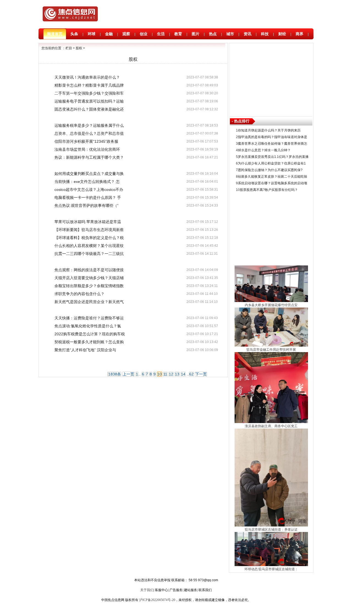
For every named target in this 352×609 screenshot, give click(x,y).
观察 (126, 34)
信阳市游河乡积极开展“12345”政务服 (86, 141)
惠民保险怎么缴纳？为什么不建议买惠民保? (270, 170)
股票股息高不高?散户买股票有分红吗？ (269, 190)
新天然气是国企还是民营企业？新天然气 (89, 302)
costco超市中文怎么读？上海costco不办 (88, 189)
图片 (195, 34)
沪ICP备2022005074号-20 (157, 600)
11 (165, 374)
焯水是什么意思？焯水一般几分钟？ (264, 150)
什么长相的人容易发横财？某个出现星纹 (89, 245)
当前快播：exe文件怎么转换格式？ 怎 (87, 181)
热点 (213, 34)
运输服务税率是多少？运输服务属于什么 (89, 125)
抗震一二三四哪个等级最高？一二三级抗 (89, 253)
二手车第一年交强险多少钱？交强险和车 (89, 93)
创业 (143, 34)
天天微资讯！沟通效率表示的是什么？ (87, 77)
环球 (91, 34)
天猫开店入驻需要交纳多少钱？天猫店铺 (89, 278)
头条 (74, 34)
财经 (282, 34)
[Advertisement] (205, 14)
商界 (299, 34)
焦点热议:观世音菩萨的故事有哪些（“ (86, 205)
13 (177, 374)
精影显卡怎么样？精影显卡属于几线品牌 (89, 85)
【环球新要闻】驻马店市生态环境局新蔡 (89, 229)
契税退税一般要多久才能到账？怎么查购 (89, 342)
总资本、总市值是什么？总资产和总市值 (89, 133)
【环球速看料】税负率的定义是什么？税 (89, 237)
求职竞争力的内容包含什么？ (79, 294)
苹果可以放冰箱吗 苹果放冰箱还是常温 (87, 222)
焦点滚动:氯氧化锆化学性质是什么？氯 (87, 326)
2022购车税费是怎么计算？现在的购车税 (89, 334)
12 (171, 374)
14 (183, 374)
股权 (79, 48)
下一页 (201, 374)
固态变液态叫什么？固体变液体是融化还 (89, 109)
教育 (178, 34)
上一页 (128, 374)
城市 (230, 34)
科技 (265, 34)
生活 (161, 34)
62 (191, 374)
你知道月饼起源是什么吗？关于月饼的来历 (269, 130)
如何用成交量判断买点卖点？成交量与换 (89, 173)
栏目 (68, 48)
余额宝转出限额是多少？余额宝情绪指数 (89, 286)
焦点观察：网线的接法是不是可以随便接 (89, 270)
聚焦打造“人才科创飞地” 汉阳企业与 (85, 350)
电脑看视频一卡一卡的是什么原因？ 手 (87, 197)
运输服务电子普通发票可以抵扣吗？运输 (89, 101)
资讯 (247, 34)
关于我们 (146, 590)
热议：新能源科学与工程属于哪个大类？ (89, 157)
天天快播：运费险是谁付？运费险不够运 (89, 318)
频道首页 (54, 34)
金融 (109, 34)
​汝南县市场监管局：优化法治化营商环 (87, 149)
